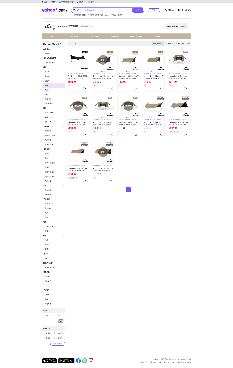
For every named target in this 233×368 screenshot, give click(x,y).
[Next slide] (87, 60)
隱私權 (179, 362)
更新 (189, 359)
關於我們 (153, 362)
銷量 (188, 43)
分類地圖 (188, 362)
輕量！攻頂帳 (136, 36)
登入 (154, 10)
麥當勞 (120, 15)
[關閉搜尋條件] (77, 10)
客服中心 (144, 362)
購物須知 (162, 362)
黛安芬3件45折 (80, 15)
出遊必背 (157, 36)
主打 (52, 36)
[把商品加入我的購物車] (85, 88)
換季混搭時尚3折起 (95, 15)
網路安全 (171, 362)
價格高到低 (180, 43)
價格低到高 (169, 43)
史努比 (113, 15)
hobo (107, 15)
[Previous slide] (68, 60)
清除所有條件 (57, 343)
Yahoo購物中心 (55, 10)
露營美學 (115, 36)
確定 (60, 321)
